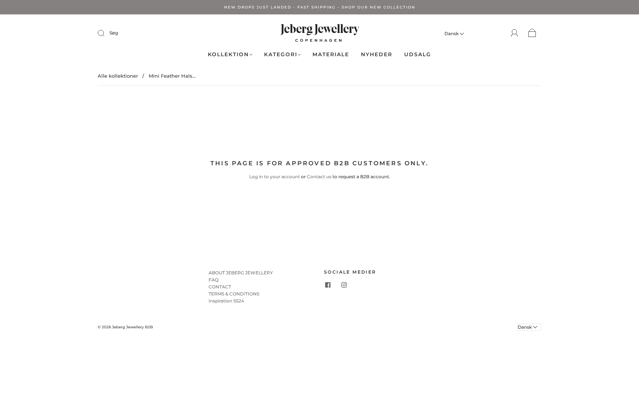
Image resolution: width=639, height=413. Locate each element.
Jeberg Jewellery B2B (132, 327)
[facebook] (328, 285)
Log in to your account (274, 176)
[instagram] (344, 285)
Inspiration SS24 (226, 301)
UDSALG (417, 54)
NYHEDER (376, 54)
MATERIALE (330, 54)
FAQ (214, 279)
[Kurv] (532, 33)
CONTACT (220, 287)
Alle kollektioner (118, 76)
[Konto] (514, 33)
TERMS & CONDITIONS (234, 294)
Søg (113, 32)
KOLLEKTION (228, 54)
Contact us (319, 176)
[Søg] (106, 33)
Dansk (452, 33)
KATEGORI (280, 54)
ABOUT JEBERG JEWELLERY (241, 272)
